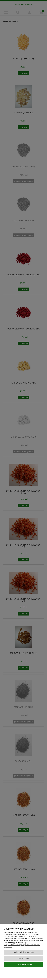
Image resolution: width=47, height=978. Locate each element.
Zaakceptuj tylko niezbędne (23, 952)
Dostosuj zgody (23, 958)
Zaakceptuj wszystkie (24, 964)
